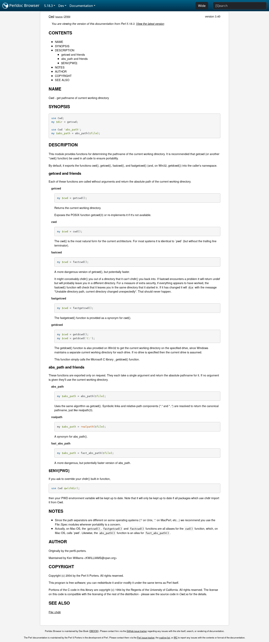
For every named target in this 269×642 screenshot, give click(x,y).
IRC (175, 637)
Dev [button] (61, 6)
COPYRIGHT (63, 76)
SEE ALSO (62, 80)
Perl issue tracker (145, 637)
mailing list (164, 637)
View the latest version (150, 24)
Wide (202, 6)
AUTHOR (61, 71)
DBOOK (94, 631)
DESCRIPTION (64, 50)
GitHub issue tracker (137, 631)
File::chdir (55, 612)
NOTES (60, 67)
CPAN (67, 16)
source (59, 16)
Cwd (51, 16)
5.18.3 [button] (48, 6)
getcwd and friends (73, 54)
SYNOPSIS (62, 46)
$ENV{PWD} (69, 63)
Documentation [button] (81, 6)
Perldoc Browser (23, 5)
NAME (59, 42)
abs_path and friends (74, 58)
